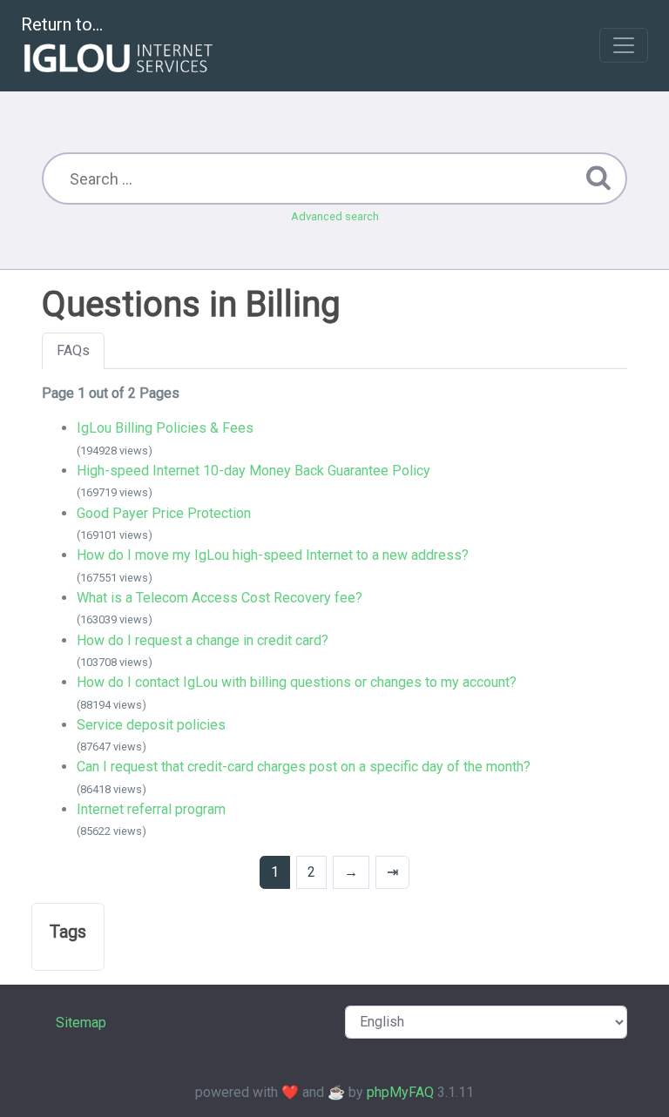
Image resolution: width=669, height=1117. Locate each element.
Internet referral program (151, 809)
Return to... (62, 24)
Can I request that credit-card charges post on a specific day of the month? (303, 766)
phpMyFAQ (400, 1092)
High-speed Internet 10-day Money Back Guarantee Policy (253, 470)
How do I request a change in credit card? (202, 640)
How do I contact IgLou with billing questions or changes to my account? (297, 682)
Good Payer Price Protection (164, 513)
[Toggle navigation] (623, 45)
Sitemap (81, 1022)
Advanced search (335, 216)
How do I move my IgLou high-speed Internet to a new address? (273, 555)
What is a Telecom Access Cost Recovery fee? (219, 597)
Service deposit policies (151, 725)
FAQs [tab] (73, 350)
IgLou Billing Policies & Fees (165, 428)
